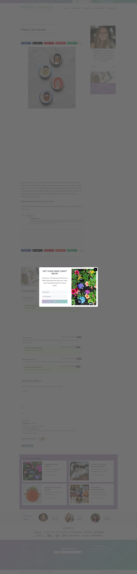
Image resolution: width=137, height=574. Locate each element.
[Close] (95, 269)
